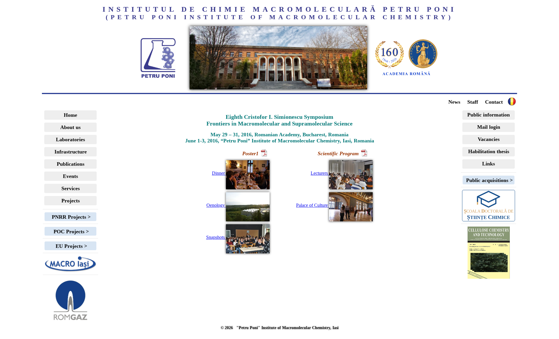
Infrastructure (70, 152)
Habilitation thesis (488, 151)
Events (70, 176)
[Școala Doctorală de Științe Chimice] (488, 198)
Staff (472, 102)
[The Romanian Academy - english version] (406, 75)
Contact (494, 102)
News (454, 102)
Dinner (219, 173)
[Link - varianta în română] (511, 104)
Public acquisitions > (489, 180)
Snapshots (216, 237)
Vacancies (489, 139)
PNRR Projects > (70, 217)
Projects (70, 201)
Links (488, 164)
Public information (488, 115)
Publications (70, 164)
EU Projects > (70, 246)
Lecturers (320, 173)
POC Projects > (70, 231)
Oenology (216, 205)
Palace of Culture (312, 205)
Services (70, 188)
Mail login (488, 127)
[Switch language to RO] (278, 87)
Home (70, 115)
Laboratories (70, 139)
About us (70, 127)
